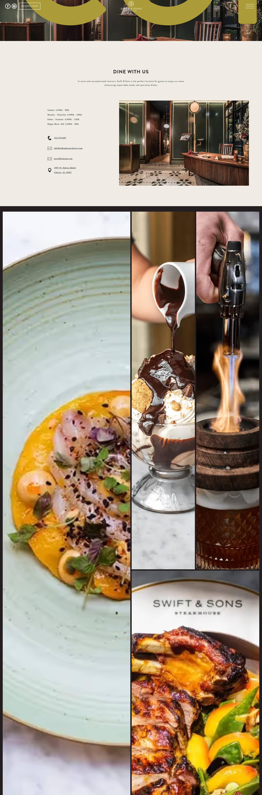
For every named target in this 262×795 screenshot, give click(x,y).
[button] (250, 6)
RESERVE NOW (29, 6)
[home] (131, 6)
